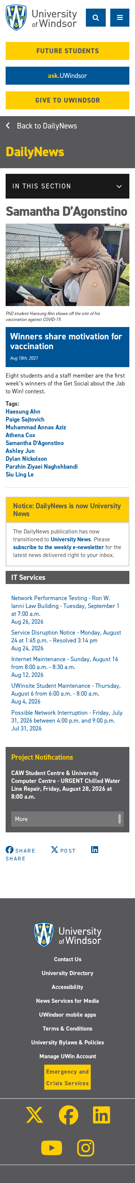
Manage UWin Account (67, 1056)
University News (71, 539)
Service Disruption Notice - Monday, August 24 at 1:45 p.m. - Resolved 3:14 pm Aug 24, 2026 (66, 640)
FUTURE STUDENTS (67, 50)
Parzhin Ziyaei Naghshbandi (42, 467)
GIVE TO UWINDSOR (67, 100)
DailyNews (60, 126)
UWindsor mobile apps (67, 1015)
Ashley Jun (20, 451)
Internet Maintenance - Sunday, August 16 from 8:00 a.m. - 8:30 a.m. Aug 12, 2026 (64, 667)
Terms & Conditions (67, 1028)
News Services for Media (67, 1001)
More (21, 819)
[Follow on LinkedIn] (101, 1120)
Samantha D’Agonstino (35, 443)
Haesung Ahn (23, 411)
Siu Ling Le (20, 474)
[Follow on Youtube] (51, 1153)
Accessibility (67, 987)
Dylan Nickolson (26, 459)
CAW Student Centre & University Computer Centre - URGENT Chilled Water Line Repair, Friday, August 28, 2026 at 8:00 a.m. (65, 785)
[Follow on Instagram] (85, 1153)
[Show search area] (96, 18)
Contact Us (67, 959)
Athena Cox (20, 435)
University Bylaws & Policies (67, 1042)
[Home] (41, 17)
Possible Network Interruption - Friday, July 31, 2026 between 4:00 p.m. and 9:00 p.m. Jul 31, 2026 (67, 720)
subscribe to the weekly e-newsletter (58, 547)
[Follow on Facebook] (68, 1120)
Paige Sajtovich (25, 419)
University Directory (67, 973)
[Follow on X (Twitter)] (34, 1120)
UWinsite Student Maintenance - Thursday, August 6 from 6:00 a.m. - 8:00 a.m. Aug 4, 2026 (66, 693)
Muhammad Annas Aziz (36, 427)
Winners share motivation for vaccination (66, 341)
